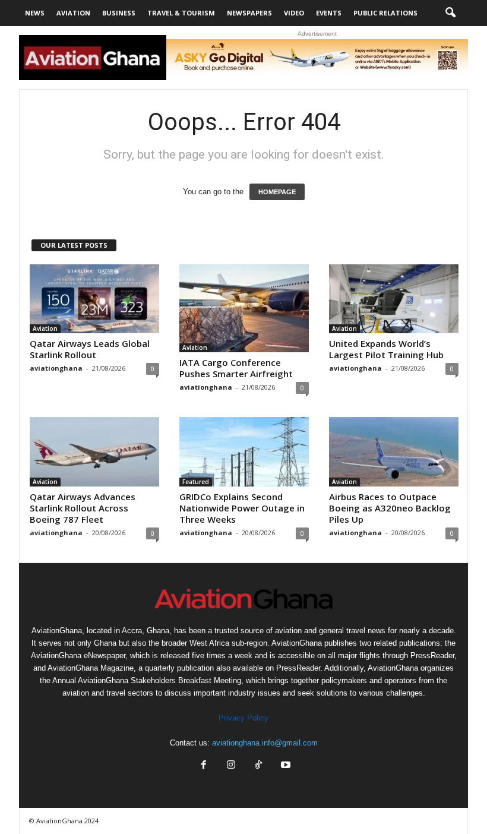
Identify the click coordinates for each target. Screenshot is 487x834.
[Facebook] (203, 766)
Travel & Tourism (181, 12)
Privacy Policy (243, 717)
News (35, 12)
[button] (450, 13)
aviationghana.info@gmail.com (265, 742)
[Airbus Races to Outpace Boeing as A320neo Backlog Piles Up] (393, 451)
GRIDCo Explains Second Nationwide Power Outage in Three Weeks (242, 508)
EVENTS (328, 12)
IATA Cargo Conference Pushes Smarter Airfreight (236, 368)
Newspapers (249, 12)
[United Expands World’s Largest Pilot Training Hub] (393, 298)
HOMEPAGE (277, 191)
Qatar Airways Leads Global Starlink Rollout (90, 349)
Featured (195, 482)
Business (118, 12)
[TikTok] (258, 766)
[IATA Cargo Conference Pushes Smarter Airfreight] (244, 308)
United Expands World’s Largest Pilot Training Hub (386, 349)
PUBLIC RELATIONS (385, 12)
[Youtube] (284, 766)
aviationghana (56, 368)
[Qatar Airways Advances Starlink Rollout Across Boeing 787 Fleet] (94, 451)
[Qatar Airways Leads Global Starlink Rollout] (94, 298)
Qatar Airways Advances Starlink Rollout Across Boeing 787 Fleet (82, 508)
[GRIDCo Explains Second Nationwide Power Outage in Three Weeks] (244, 451)
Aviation (73, 12)
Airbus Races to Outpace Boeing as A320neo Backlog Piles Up (390, 508)
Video (294, 12)
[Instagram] (231, 766)
